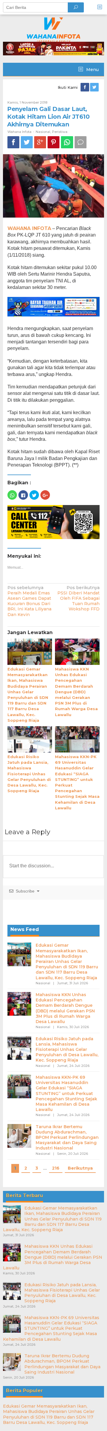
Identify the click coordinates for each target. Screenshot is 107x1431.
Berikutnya (80, 1168)
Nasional (43, 132)
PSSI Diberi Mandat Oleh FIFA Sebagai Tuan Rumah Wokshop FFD (78, 598)
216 (55, 1168)
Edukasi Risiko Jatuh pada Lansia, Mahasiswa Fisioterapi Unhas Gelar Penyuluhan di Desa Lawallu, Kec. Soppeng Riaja (29, 773)
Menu (92, 69)
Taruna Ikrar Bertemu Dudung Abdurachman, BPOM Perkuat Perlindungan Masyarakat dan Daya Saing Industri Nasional (67, 1137)
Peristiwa (59, 132)
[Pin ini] (53, 142)
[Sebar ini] (13, 142)
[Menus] (101, 7)
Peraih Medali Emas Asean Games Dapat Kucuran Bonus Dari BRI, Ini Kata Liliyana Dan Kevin (29, 601)
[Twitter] (95, 87)
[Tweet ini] (27, 142)
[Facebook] (85, 87)
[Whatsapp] (67, 142)
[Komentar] (80, 142)
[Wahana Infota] (53, 29)
